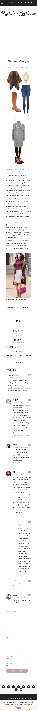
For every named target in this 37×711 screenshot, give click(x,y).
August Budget (19, 362)
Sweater (10, 169)
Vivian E (15, 595)
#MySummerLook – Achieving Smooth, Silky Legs (19, 357)
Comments (11, 307)
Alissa (15, 445)
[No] (35, 705)
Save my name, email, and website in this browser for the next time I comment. (10, 662)
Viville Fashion (17, 241)
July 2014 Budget (19, 351)
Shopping (25, 67)
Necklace (21, 169)
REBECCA (15, 400)
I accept (18, 708)
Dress (15, 169)
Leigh (14, 581)
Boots (26, 119)
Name (8, 630)
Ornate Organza (13, 375)
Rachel (18, 321)
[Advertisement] (18, 38)
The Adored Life (18, 462)
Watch (17, 119)
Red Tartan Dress (18, 342)
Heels (18, 172)
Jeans (22, 119)
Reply (30, 375)
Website (8, 645)
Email (8, 638)
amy (14, 472)
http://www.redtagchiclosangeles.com (25, 435)
